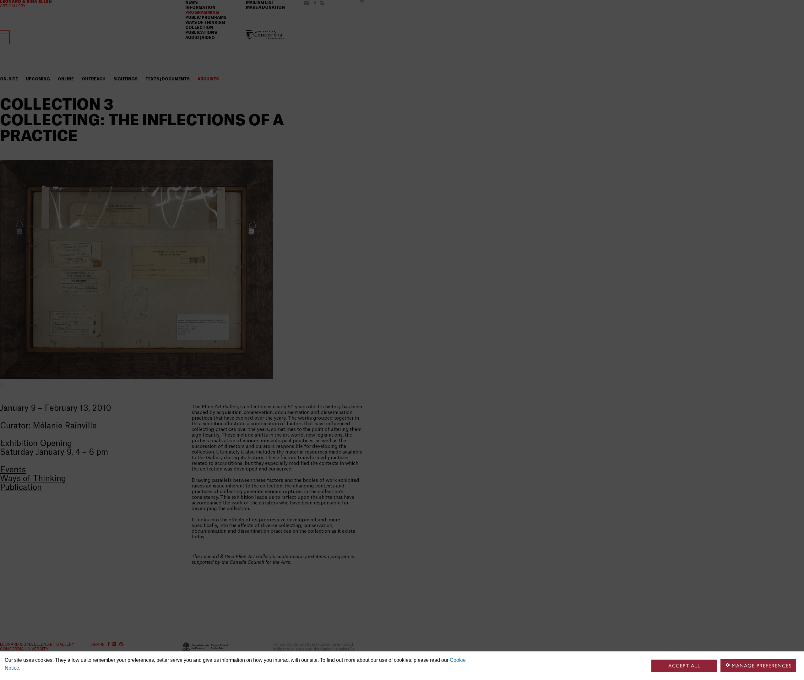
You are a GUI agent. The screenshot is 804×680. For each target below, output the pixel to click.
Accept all (684, 666)
